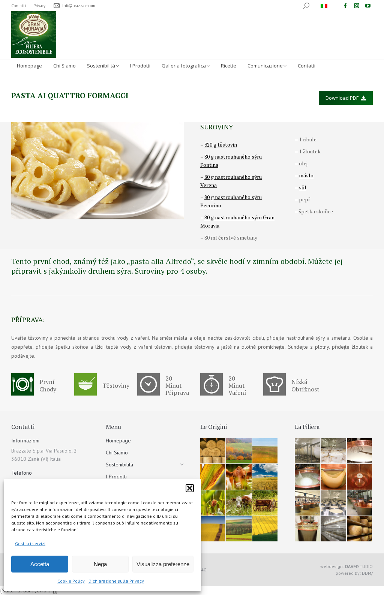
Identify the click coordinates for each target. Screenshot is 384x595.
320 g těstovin (220, 144)
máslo (306, 175)
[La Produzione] (308, 451)
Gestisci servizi (30, 543)
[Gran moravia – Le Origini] (213, 451)
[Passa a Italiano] (325, 5)
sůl (302, 187)
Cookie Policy (71, 581)
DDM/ (367, 573)
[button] (190, 488)
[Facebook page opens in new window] (345, 5)
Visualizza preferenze (162, 564)
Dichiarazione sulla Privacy (116, 581)
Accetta (39, 564)
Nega (100, 564)
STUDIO (359, 566)
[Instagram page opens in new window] (357, 5)
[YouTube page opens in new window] (368, 5)
